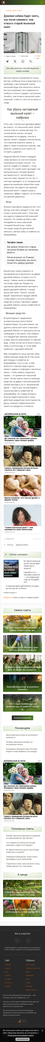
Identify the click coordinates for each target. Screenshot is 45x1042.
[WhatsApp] (23, 61)
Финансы (29, 986)
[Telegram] (7, 61)
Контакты (8, 983)
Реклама (8, 979)
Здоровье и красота (33, 968)
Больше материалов (22, 718)
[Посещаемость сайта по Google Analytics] (22, 1021)
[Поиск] (31, 2)
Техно (28, 979)
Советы (7, 968)
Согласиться (22, 1039)
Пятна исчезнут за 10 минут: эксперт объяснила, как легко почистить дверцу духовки (21, 260)
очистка (10, 545)
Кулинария (30, 975)
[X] (15, 61)
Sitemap (7, 986)
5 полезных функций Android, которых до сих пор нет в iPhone (22, 587)
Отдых (28, 983)
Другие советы (31, 990)
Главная (8, 964)
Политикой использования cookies (21, 1035)
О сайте (7, 975)
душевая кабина (22, 545)
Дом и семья (30, 964)
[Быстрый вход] (36, 2)
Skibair (38, 56)
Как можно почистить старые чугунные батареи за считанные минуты (22, 249)
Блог (6, 972)
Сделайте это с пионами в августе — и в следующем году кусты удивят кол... (32, 577)
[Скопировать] (31, 61)
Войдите (7, 597)
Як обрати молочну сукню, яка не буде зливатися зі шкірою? (32, 564)
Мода (28, 972)
